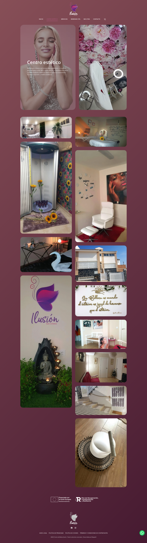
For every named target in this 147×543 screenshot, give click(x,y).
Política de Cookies (71, 533)
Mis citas (87, 19)
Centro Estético (52, 19)
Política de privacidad (56, 533)
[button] (142, 532)
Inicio (41, 19)
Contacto (96, 19)
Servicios (64, 19)
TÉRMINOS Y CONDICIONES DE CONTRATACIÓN (94, 533)
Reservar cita (75, 19)
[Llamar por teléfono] (105, 19)
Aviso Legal (43, 533)
